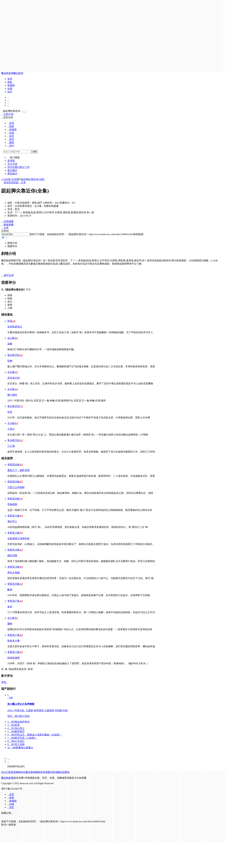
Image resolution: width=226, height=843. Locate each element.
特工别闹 (16, 744)
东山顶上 (16, 728)
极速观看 (7, 224)
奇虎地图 (45, 772)
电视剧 (11, 85)
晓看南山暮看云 (20, 747)
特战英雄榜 (13, 657)
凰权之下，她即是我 (18, 470)
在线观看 (7, 221)
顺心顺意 (12, 395)
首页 (9, 79)
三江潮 (11, 446)
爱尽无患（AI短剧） (22, 738)
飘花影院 (18, 73)
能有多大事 (13, 640)
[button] (12, 243)
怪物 (9, 360)
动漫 (9, 88)
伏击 (9, 412)
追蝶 (9, 343)
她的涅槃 (12, 555)
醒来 (9, 589)
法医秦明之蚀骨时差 (18, 538)
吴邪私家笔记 (14, 326)
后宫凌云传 (13, 378)
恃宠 (13, 725)
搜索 (35, 151)
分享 (22, 182)
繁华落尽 (16, 731)
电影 (9, 82)
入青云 (11, 429)
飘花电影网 (7, 73)
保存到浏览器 (11, 182)
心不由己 (16, 741)
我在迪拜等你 (18, 721)
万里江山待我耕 (16, 487)
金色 (9, 606)
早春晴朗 (12, 504)
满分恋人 (12, 521)
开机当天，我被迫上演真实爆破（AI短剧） (34, 734)
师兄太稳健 (13, 572)
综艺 (9, 91)
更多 (4, 682)
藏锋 (9, 623)
